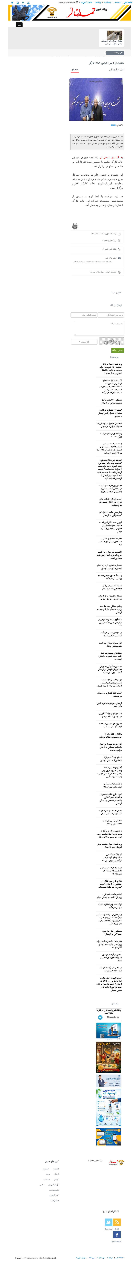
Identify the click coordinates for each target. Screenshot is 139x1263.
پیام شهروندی (54, 1190)
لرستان (99, 272)
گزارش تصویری (53, 1184)
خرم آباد (93, 272)
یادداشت (47, 1179)
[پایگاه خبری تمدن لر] (69, 12)
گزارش (56, 1179)
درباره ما (118, 2)
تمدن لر (113, 272)
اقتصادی (75, 69)
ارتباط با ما (107, 2)
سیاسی (42, 1184)
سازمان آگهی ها (86, 2)
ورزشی (47, 1174)
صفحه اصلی (128, 2)
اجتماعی (46, 1169)
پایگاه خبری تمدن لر (109, 240)
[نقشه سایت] (28, 3)
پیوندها (98, 2)
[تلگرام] (13, 3)
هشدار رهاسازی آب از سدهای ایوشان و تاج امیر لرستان (111, 43)
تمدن (108, 272)
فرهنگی (56, 1174)
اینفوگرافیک (55, 1200)
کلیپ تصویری (54, 1195)
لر (103, 272)
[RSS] (23, 3)
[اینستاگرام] (17, 3)
